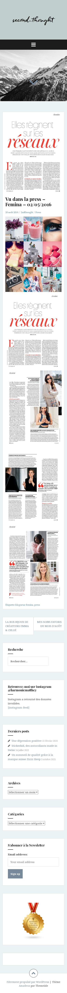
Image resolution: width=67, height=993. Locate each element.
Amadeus (24, 985)
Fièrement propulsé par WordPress (28, 982)
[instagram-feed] (18, 707)
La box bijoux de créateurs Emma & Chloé (17, 626)
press (37, 604)
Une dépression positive (27, 740)
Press (38, 212)
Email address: (18, 854)
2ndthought (27, 212)
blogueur (20, 604)
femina (29, 604)
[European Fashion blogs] (33, 921)
